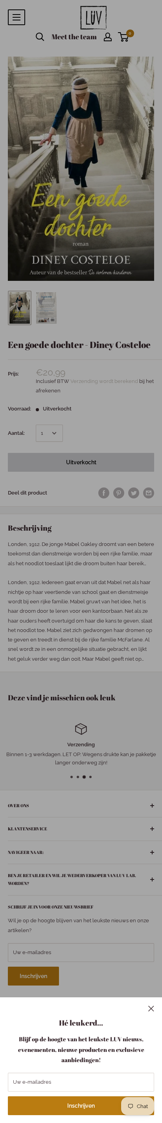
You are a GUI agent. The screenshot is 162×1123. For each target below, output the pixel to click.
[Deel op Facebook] (103, 492)
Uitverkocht (81, 462)
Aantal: (16, 433)
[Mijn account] (108, 37)
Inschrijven (81, 1106)
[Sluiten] (151, 1008)
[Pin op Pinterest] (118, 492)
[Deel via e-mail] (148, 492)
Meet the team (74, 36)
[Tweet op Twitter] (133, 492)
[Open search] (40, 37)
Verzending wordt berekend (104, 381)
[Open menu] (16, 17)
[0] (124, 37)
